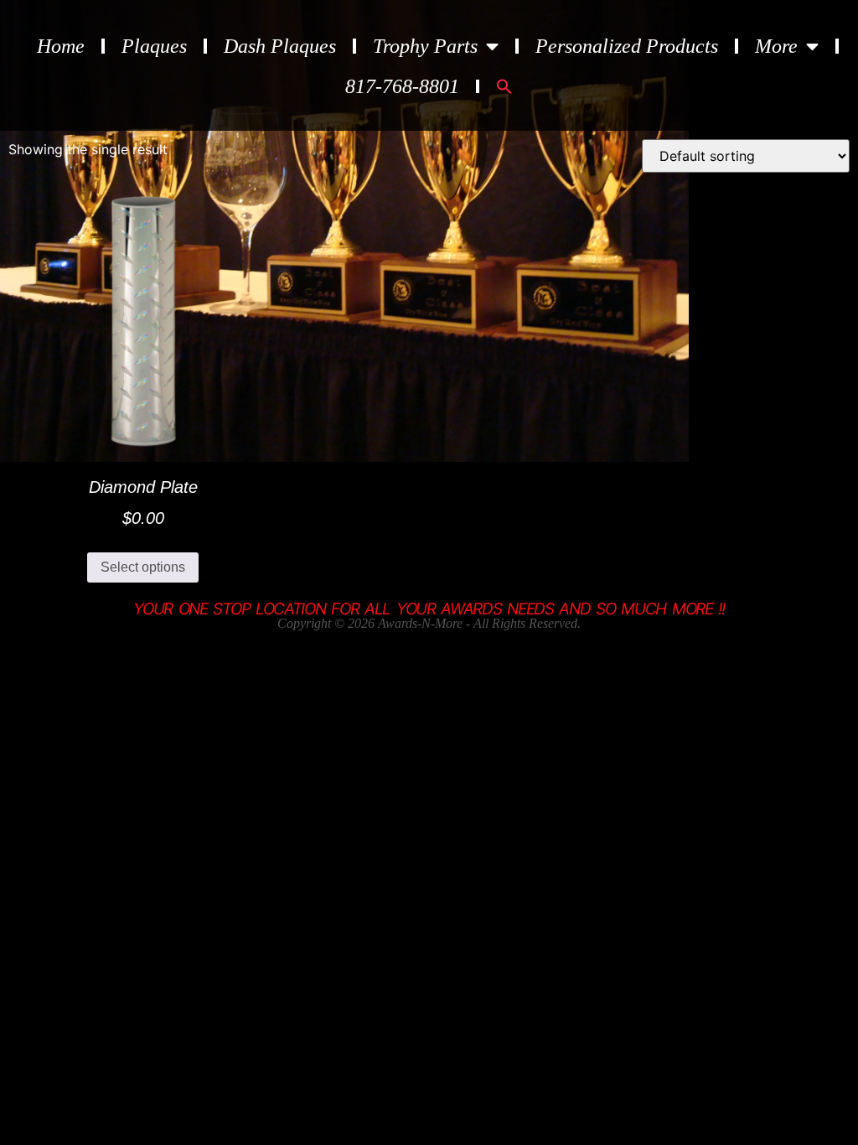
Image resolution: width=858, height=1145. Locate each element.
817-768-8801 (402, 86)
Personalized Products (626, 46)
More (776, 46)
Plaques (154, 46)
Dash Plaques (280, 46)
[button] (504, 86)
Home (61, 46)
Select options (143, 567)
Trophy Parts (425, 46)
